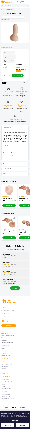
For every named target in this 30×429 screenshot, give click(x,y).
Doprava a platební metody (7, 335)
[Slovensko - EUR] (13, 2)
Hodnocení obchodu (15, 246)
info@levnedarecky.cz (9, 310)
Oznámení (3, 368)
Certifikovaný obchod (6, 355)
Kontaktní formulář (9, 325)
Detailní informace (5, 47)
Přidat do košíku (16, 75)
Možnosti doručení (11, 56)
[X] (6, 320)
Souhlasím (22, 425)
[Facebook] (2, 320)
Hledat (26, 5)
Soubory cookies (5, 366)
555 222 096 (7, 313)
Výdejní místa (4, 337)
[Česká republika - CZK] (10, 2)
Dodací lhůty (4, 340)
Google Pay (4, 384)
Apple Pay (3, 386)
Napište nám (4, 351)
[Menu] (28, 2)
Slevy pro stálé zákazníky (7, 342)
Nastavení (15, 420)
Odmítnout (7, 425)
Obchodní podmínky (5, 361)
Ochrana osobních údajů (7, 364)
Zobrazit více (15, 288)
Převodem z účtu (5, 379)
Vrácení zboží (4, 373)
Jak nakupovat (4, 333)
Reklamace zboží (5, 371)
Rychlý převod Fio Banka (7, 381)
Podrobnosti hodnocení (18, 16)
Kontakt (3, 348)
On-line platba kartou (6, 388)
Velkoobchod (4, 353)
